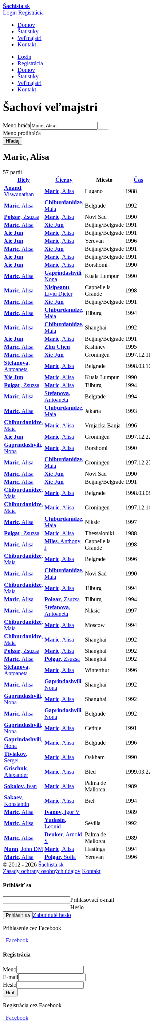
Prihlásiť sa (18, 915)
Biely (23, 180)
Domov (26, 25)
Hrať (10, 992)
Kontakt (26, 44)
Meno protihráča (22, 133)
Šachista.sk (51, 864)
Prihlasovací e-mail (92, 900)
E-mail (10, 977)
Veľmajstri (29, 38)
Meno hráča (16, 125)
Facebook (15, 940)
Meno (9, 969)
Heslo (77, 907)
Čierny (63, 180)
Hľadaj (12, 141)
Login (10, 12)
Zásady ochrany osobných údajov (41, 871)
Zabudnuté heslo (52, 915)
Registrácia (31, 12)
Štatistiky (28, 31)
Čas (138, 180)
